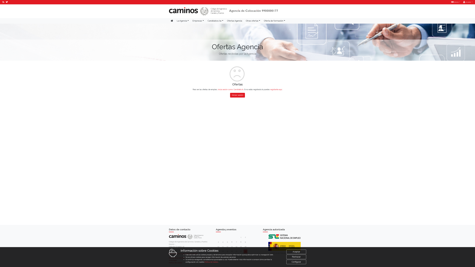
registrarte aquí (276, 89)
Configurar (296, 262)
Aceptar (296, 252)
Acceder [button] (468, 2)
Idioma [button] (456, 2)
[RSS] (3, 2)
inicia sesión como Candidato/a (230, 89)
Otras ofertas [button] (252, 21)
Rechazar (296, 257)
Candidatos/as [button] (215, 21)
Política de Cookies (211, 262)
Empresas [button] (197, 21)
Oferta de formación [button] (273, 21)
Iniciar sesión (237, 95)
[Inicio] (223, 11)
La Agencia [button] (182, 21)
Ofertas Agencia (234, 21)
